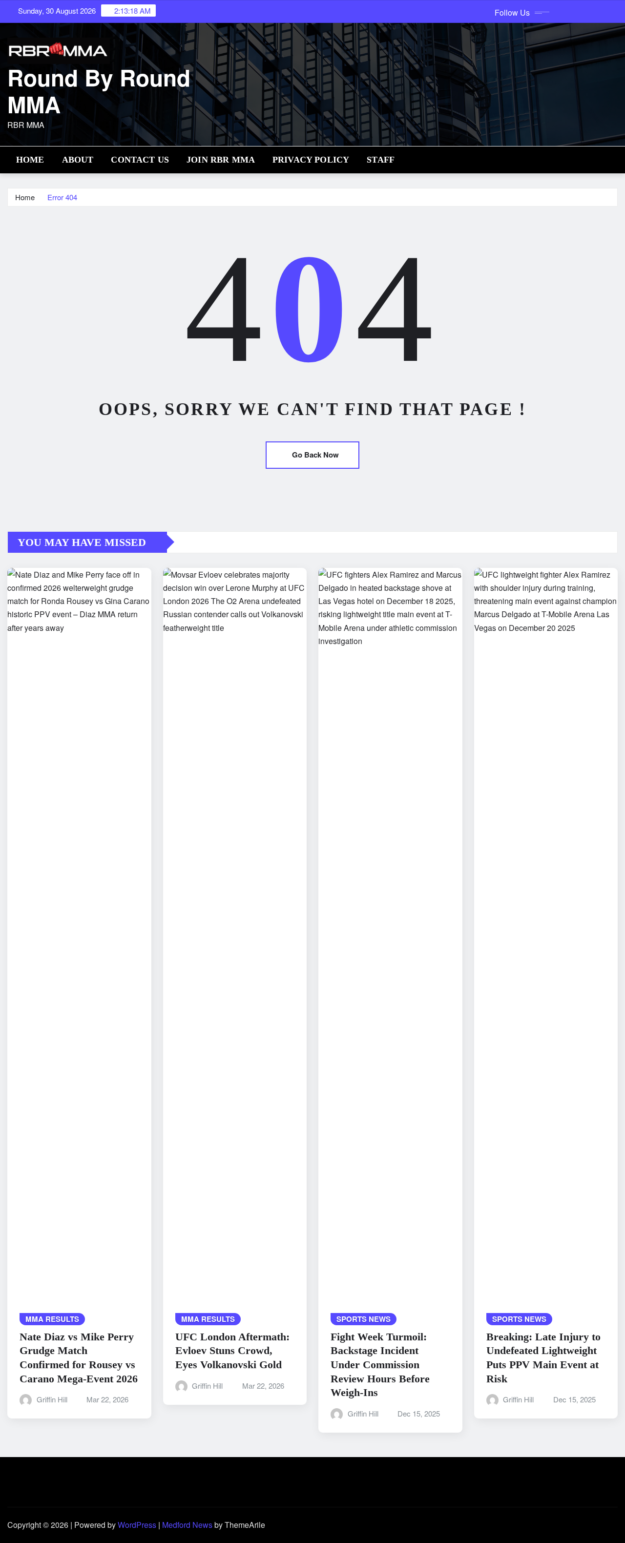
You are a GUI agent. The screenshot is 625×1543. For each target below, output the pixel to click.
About (78, 160)
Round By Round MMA (98, 90)
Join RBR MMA (221, 160)
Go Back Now (315, 454)
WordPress (137, 1524)
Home (30, 160)
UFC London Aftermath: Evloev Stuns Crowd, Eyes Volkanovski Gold (232, 1351)
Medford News (187, 1524)
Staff (381, 160)
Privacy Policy (310, 160)
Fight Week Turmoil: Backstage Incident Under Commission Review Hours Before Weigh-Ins (380, 1364)
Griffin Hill (52, 1399)
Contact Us (140, 160)
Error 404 (62, 197)
